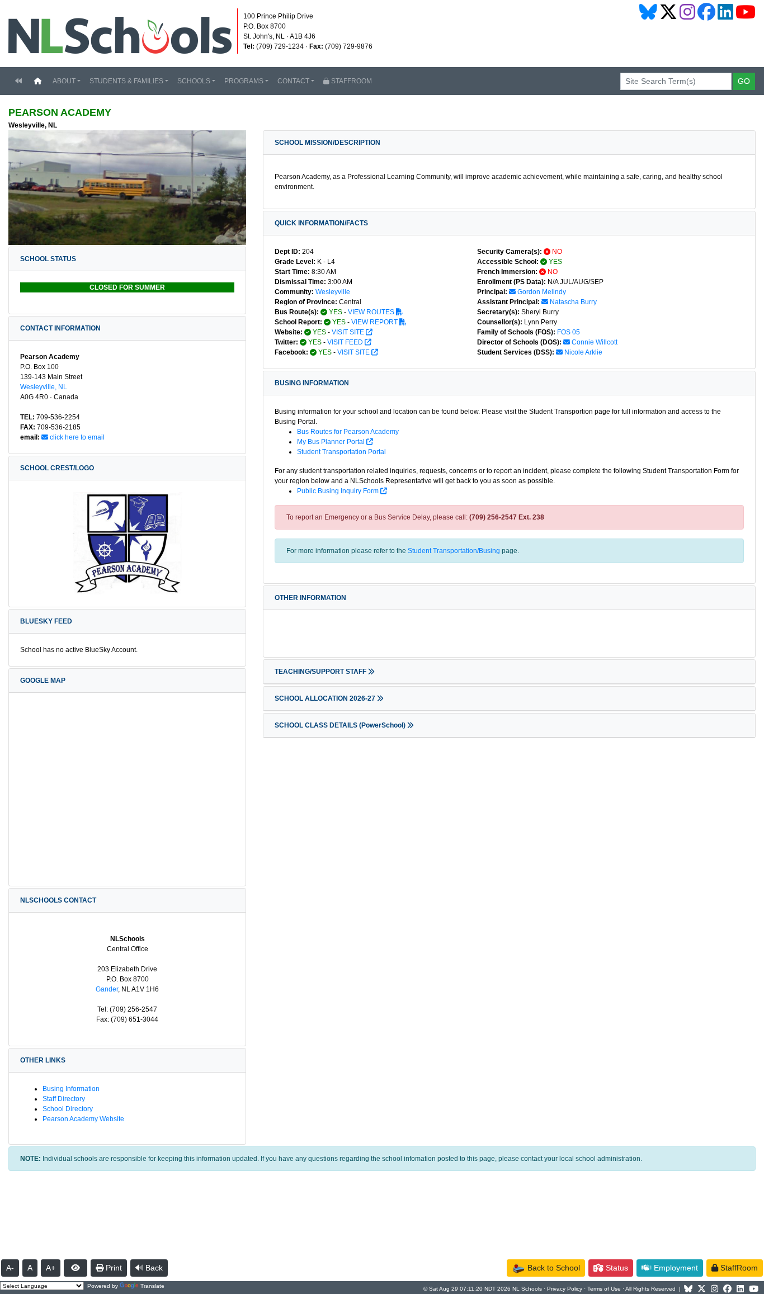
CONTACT (293, 81)
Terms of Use (604, 1289)
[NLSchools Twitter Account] (668, 12)
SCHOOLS (193, 81)
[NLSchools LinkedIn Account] (725, 12)
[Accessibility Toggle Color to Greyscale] (75, 1268)
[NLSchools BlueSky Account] (648, 12)
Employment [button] (675, 1267)
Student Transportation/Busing (454, 551)
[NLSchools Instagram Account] (687, 12)
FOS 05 (568, 332)
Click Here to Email (76, 437)
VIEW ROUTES (372, 312)
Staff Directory (64, 1099)
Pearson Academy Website (83, 1119)
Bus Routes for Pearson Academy (348, 432)
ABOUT (64, 81)
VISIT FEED (346, 342)
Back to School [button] (552, 1267)
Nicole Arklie (582, 352)
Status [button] (615, 1267)
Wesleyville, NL (43, 387)
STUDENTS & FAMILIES (126, 81)
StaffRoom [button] (738, 1267)
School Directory (68, 1109)
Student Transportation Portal (341, 452)
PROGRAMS (243, 81)
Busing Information (71, 1089)
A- (10, 1267)
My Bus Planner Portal (331, 442)
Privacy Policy (564, 1289)
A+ (50, 1267)
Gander (107, 989)
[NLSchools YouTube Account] (745, 12)
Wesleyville (332, 292)
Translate (152, 1286)
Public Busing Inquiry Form (338, 491)
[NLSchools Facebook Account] (706, 12)
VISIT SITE (349, 332)
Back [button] (153, 1267)
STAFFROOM (350, 81)
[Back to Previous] (18, 81)
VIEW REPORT (375, 322)
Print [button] (112, 1267)
